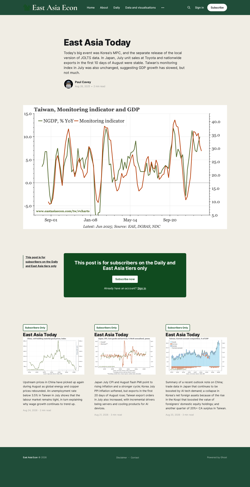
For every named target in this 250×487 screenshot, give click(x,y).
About (104, 7)
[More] (162, 7)
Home (91, 7)
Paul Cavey (83, 82)
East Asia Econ (30, 457)
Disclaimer (121, 457)
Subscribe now (125, 279)
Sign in (199, 7)
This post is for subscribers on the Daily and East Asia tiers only (42, 262)
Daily (116, 7)
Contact (135, 457)
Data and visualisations (140, 7)
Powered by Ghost (217, 457)
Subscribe (217, 7)
